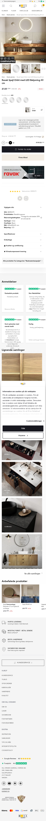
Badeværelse (11, 15)
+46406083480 (6, 789)
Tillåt (23, 428)
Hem (3, 15)
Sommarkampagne (10, 1)
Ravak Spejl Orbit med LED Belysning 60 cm (30, 15)
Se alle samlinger (32, 573)
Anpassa (21, 435)
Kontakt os (5, 791)
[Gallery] (23, 40)
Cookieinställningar (34, 421)
